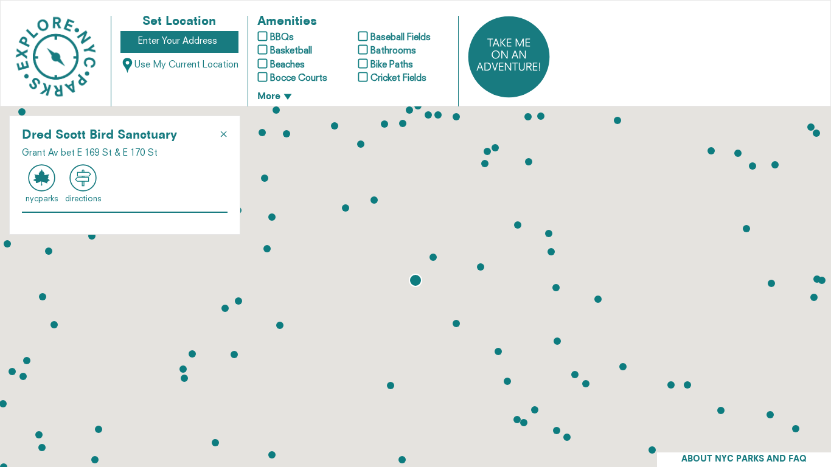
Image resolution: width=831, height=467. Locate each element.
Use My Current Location (186, 65)
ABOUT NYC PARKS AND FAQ (744, 459)
